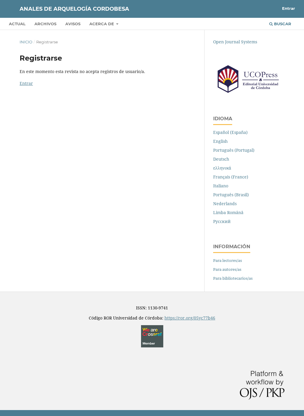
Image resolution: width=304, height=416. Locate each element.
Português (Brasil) (231, 194)
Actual (17, 23)
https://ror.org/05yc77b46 (189, 318)
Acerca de (102, 23)
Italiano (220, 186)
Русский (222, 221)
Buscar (282, 23)
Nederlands (225, 203)
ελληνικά (222, 168)
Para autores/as (227, 269)
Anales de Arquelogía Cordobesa (74, 9)
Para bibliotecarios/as (233, 278)
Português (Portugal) (233, 150)
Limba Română (228, 212)
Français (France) (230, 177)
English (220, 141)
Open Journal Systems (235, 42)
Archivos (45, 23)
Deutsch (221, 159)
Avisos (72, 23)
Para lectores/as (227, 260)
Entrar (288, 8)
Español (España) (230, 132)
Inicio (26, 41)
